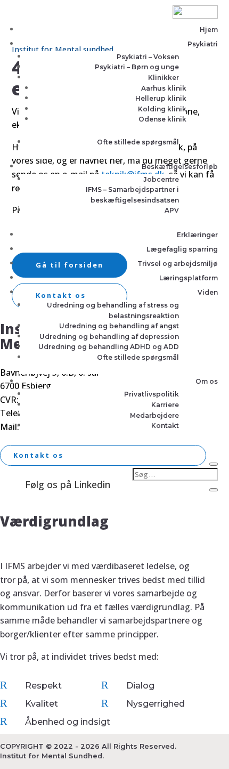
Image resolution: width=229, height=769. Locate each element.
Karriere (165, 405)
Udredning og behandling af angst (119, 326)
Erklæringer (197, 235)
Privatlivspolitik (151, 394)
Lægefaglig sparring (182, 249)
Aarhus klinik (163, 88)
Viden (208, 292)
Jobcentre (161, 179)
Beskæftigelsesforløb (180, 167)
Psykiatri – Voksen (148, 57)
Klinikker (163, 78)
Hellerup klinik (160, 98)
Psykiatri (202, 44)
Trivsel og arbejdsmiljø (177, 264)
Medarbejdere (154, 415)
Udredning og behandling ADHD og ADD (108, 347)
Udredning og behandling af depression (109, 337)
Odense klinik (162, 119)
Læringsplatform (188, 278)
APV (172, 210)
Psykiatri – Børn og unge (137, 67)
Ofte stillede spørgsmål (138, 142)
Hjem (209, 30)
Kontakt (165, 426)
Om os (206, 381)
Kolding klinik (162, 109)
